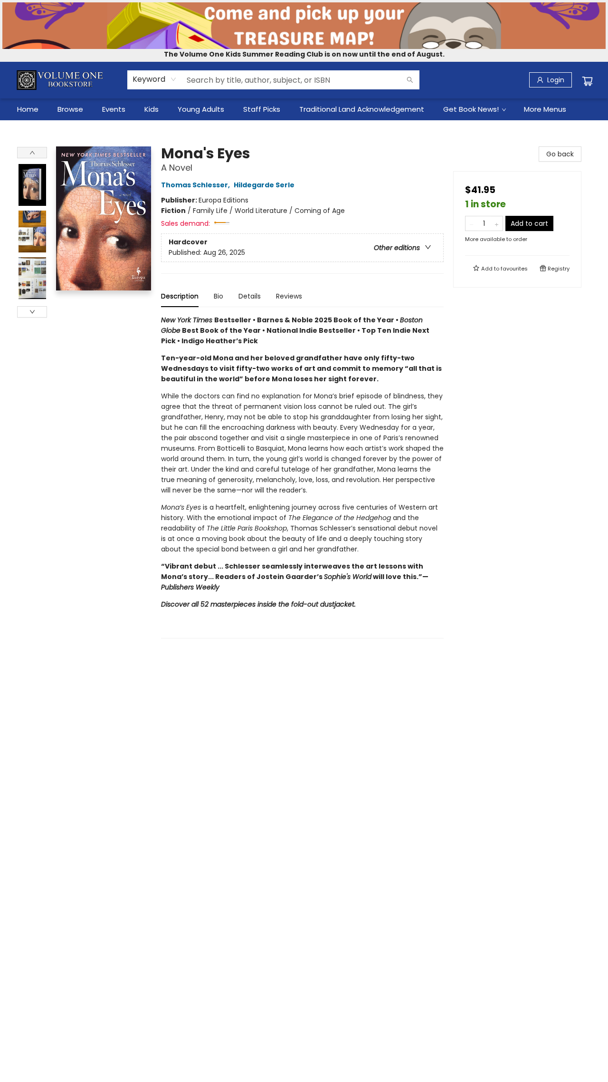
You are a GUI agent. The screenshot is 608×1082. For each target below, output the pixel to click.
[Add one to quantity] (497, 223)
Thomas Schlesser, (196, 185)
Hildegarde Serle (263, 185)
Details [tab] (249, 296)
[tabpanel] (302, 476)
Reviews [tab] (289, 296)
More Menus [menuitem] (545, 109)
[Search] (409, 79)
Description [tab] (180, 296)
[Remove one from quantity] (471, 223)
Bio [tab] (218, 296)
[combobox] (154, 79)
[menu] (304, 109)
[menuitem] (28, 109)
